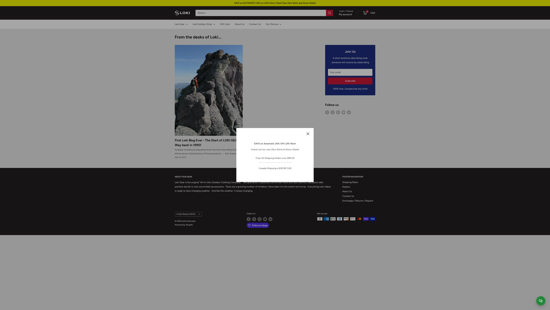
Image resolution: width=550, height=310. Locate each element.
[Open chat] (540, 300)
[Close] (308, 133)
